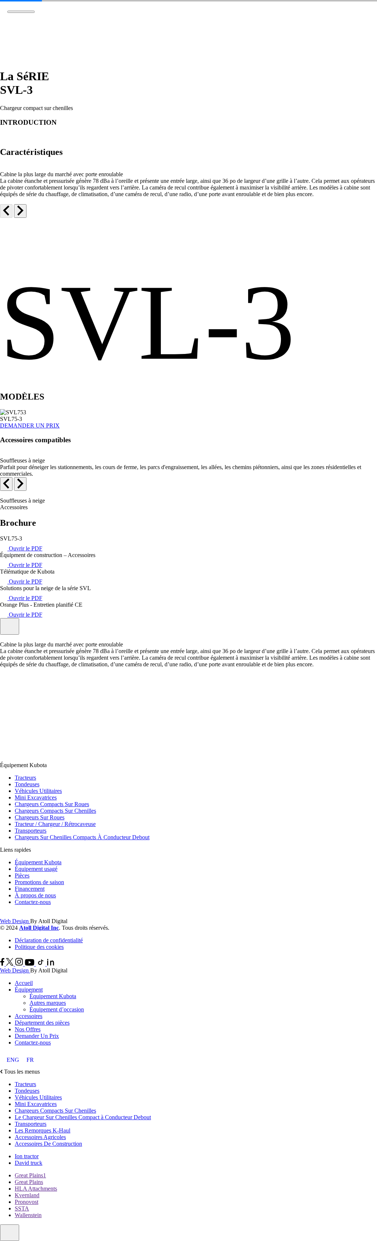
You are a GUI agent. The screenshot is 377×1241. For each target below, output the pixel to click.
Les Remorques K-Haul (42, 1130)
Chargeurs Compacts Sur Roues (52, 804)
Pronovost (26, 1202)
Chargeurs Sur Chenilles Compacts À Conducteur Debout (82, 837)
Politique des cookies (39, 947)
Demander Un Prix (37, 1036)
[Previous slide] (6, 211)
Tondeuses (27, 784)
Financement (30, 889)
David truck (28, 1163)
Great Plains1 (30, 1175)
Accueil (24, 983)
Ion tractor (27, 1156)
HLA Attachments (36, 1188)
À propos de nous (35, 895)
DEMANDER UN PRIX (30, 425)
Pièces (22, 875)
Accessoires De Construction (48, 1144)
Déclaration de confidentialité (49, 940)
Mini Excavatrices (36, 797)
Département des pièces (42, 1023)
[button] (188, 687)
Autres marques (47, 1003)
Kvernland (27, 1195)
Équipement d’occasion (56, 1009)
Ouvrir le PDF (24, 548)
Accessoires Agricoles (40, 1137)
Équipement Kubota (38, 862)
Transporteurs (30, 830)
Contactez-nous (33, 902)
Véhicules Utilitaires (38, 791)
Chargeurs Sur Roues (39, 817)
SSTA (22, 1208)
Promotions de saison (39, 882)
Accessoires (28, 1016)
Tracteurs (25, 777)
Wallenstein (28, 1215)
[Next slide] (20, 211)
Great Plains (29, 1182)
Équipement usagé (36, 869)
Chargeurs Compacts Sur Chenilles (55, 811)
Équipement (29, 989)
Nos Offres (27, 1029)
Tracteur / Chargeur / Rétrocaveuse (55, 824)
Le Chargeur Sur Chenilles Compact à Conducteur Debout (83, 1117)
